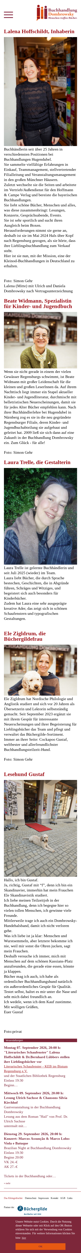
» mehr (7, 1183)
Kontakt (54, 1198)
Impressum (43, 1198)
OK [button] (40, 1246)
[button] (8, 16)
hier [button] (24, 1237)
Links (70, 1198)
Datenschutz (30, 1198)
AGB (62, 1198)
